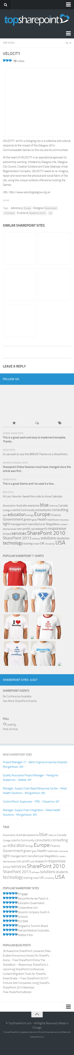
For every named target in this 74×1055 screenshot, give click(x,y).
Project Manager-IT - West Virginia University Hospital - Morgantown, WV (36, 764)
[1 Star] (4, 60)
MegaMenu (53, 524)
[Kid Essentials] (20, 248)
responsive (57, 528)
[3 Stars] (10, 60)
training (28, 543)
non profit (23, 529)
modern (64, 524)
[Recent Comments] (37, 423)
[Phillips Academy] (54, 248)
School (7, 534)
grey (34, 519)
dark (5, 515)
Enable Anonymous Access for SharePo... (27, 955)
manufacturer (36, 524)
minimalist (9, 213)
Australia (21, 505)
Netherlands (9, 529)
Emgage (23, 894)
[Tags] (59, 423)
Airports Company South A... (34, 912)
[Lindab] (20, 321)
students (63, 538)
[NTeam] (20, 284)
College (7, 510)
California (53, 506)
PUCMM (23, 921)
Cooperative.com (28, 907)
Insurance (64, 519)
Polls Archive (10, 729)
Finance (56, 515)
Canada (63, 505)
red (32, 529)
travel (36, 543)
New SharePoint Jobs (17, 754)
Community (28, 510)
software (36, 538)
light (6, 524)
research (41, 529)
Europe (27, 208)
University (50, 543)
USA (60, 542)
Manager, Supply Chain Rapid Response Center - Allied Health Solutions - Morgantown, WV (35, 791)
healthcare (53, 519)
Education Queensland (31, 903)
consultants (43, 510)
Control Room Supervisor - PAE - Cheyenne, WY (31, 801)
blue (44, 505)
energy (30, 515)
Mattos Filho (25, 935)
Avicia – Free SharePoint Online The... (25, 960)
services (19, 533)
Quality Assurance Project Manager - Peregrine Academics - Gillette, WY (30, 778)
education (17, 514)
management (18, 524)
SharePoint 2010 (37, 213)
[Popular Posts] (14, 423)
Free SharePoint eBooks (17, 992)
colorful (15, 510)
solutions (48, 538)
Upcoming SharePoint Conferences (23, 969)
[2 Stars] (7, 60)
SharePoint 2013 (17, 538)
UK (50, 213)
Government (51, 208)
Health (42, 519)
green (27, 519)
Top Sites (9, 42)
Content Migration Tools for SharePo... (25, 974)
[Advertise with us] (15, 411)
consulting (60, 509)
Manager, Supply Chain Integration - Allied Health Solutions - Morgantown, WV (32, 812)
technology (13, 543)
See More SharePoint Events (20, 701)
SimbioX (23, 916)
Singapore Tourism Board (33, 926)
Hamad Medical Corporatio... (34, 930)
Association (9, 505)
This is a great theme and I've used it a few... (29, 483)
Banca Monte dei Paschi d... (34, 898)
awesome (33, 505)
